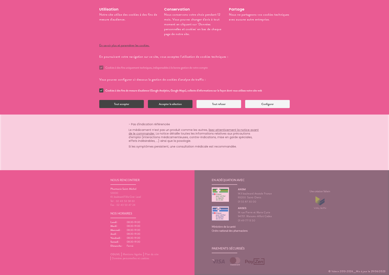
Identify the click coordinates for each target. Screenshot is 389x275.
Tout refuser (219, 104)
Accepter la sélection (170, 104)
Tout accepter (121, 104)
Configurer (267, 104)
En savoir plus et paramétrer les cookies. (124, 45)
